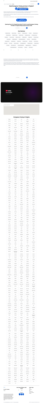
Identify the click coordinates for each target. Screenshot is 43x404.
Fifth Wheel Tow (34, 45)
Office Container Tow (13, 45)
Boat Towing (30, 41)
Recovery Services (7, 41)
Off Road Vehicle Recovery (13, 47)
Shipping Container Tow (28, 45)
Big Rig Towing (30, 37)
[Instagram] (19, 394)
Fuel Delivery (6, 37)
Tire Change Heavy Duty (22, 43)
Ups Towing (8, 45)
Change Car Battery (34, 39)
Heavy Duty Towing (8, 35)
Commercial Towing (36, 37)
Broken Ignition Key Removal (22, 39)
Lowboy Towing (8, 39)
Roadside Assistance (14, 39)
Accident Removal (13, 41)
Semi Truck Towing (20, 47)
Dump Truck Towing (16, 43)
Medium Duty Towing (15, 35)
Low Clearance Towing (34, 35)
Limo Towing (10, 43)
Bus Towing (6, 43)
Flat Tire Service (30, 47)
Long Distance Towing (27, 35)
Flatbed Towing (19, 41)
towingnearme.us (8, 402)
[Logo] (9, 1)
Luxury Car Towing (12, 37)
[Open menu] (38, 1)
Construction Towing (25, 41)
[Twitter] (21, 394)
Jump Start (26, 47)
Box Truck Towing (36, 41)
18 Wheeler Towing (24, 37)
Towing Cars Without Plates (21, 45)
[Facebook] (23, 394)
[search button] (38, 4)
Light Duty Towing (21, 35)
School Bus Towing (36, 43)
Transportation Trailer (30, 43)
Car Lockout (28, 39)
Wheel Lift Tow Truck (18, 37)
